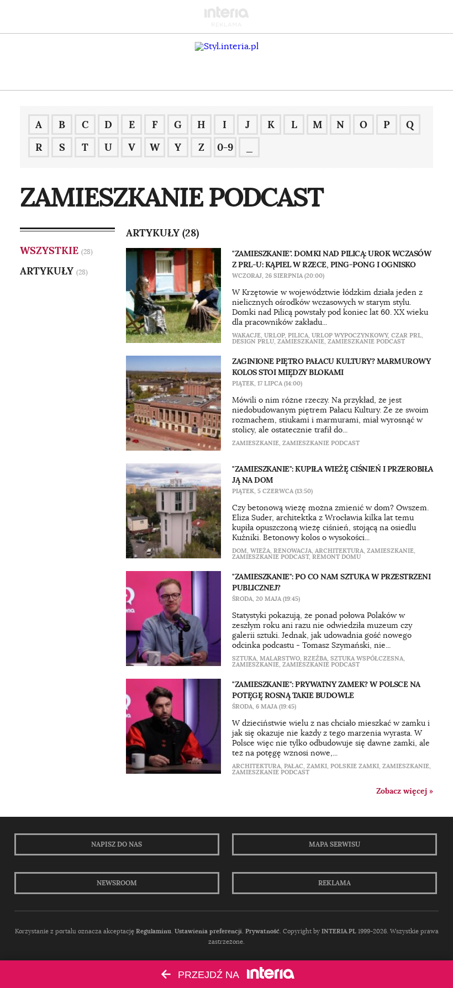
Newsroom (117, 883)
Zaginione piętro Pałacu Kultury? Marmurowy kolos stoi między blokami (331, 366)
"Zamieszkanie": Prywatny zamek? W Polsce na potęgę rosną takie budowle (326, 689)
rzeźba (315, 658)
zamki (317, 766)
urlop (274, 335)
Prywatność (262, 931)
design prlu (253, 341)
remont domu (336, 557)
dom (239, 550)
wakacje (246, 335)
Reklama (334, 883)
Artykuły (46, 271)
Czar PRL (406, 335)
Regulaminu (153, 931)
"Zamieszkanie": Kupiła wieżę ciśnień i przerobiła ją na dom (332, 474)
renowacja (292, 550)
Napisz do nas (116, 844)
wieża (260, 550)
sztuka (244, 658)
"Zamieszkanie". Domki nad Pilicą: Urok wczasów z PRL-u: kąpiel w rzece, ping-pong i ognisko (331, 259)
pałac (293, 766)
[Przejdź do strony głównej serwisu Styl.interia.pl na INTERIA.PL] (227, 46)
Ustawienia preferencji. (209, 931)
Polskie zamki (354, 766)
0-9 (225, 147)
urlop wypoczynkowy (350, 335)
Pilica (298, 335)
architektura (339, 550)
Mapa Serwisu (334, 844)
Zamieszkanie (300, 341)
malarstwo (280, 658)
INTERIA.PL (339, 931)
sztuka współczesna (366, 658)
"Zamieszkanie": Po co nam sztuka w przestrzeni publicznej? (331, 582)
